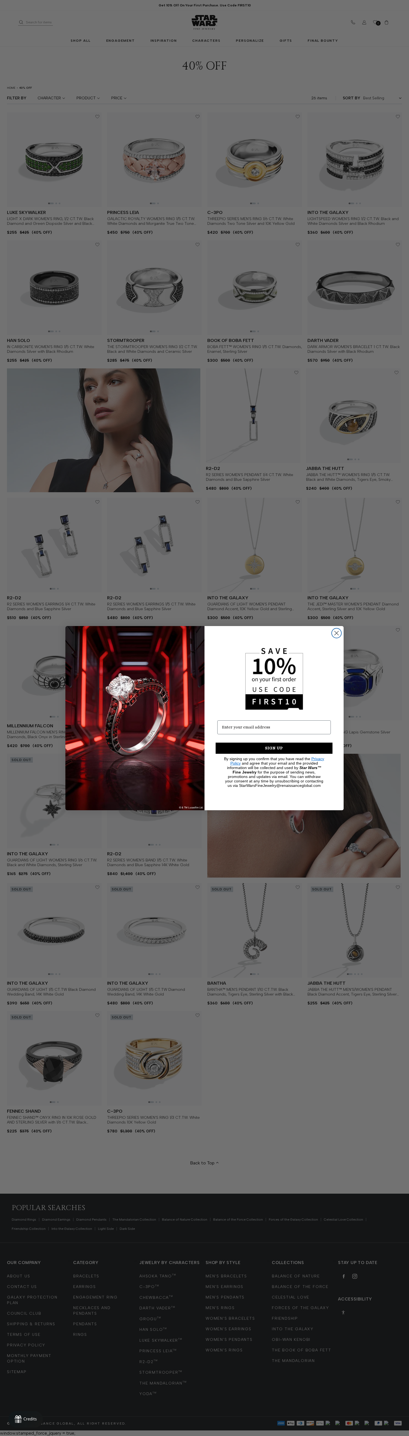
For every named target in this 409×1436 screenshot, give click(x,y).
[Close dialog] (336, 633)
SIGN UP (274, 748)
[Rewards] (25, 1419)
